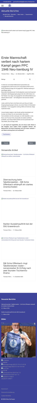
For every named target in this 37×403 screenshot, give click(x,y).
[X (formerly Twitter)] (29, 79)
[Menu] (2, 5)
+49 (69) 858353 (7, 1)
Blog (12, 74)
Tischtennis (6, 134)
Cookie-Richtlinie (6, 395)
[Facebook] (25, 79)
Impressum (4, 389)
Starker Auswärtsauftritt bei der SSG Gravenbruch (18, 225)
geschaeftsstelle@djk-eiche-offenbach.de (23, 1)
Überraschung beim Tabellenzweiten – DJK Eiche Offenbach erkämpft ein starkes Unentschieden (18, 183)
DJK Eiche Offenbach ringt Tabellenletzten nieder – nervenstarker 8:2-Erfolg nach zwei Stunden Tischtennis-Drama (17, 268)
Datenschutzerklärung (7, 392)
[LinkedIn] (34, 79)
